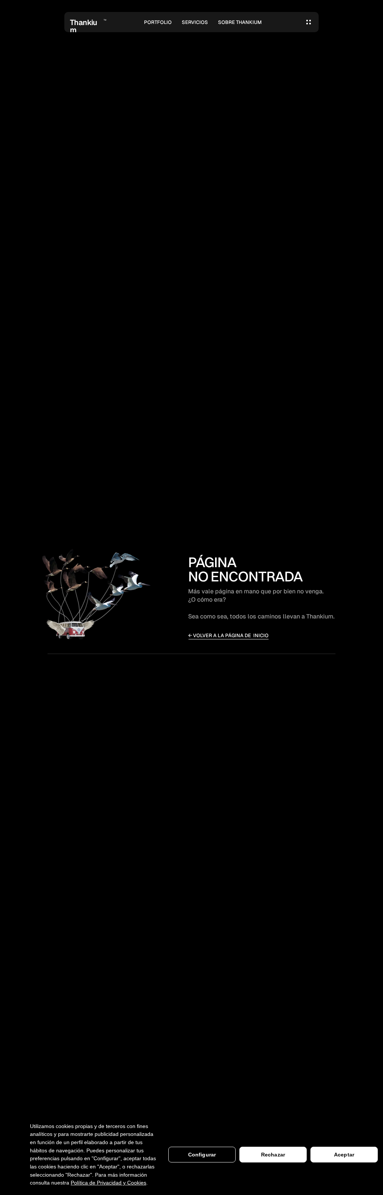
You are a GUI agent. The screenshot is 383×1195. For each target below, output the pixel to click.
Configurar (202, 1155)
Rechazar (273, 1155)
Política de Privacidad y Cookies (108, 1183)
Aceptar (344, 1155)
